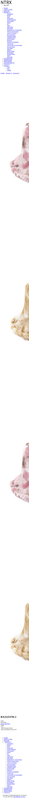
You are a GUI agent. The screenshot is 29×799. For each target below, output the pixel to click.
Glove (8, 25)
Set (8, 24)
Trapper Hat (10, 43)
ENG (8, 67)
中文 (8, 68)
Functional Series (11, 36)
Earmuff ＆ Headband (12, 42)
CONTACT (7, 64)
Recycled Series (11, 34)
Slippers (9, 49)
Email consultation (5, 723)
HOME (6, 8)
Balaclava (9, 40)
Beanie (9, 15)
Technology (10, 14)
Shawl (8, 55)
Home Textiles (11, 51)
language (6, 65)
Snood (8, 22)
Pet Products (10, 52)
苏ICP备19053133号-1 (20, 796)
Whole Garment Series (13, 31)
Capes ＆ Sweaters (12, 33)
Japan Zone (10, 27)
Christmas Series (11, 37)
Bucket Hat (10, 18)
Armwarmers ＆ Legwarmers (14, 45)
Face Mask (10, 48)
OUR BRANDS (8, 58)
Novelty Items (10, 39)
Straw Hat (9, 57)
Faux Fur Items (11, 47)
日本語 (9, 70)
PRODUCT (7, 12)
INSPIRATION (8, 60)
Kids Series (10, 28)
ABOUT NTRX (8, 9)
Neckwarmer (10, 21)
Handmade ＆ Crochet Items (14, 30)
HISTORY (7, 11)
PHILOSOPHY (8, 61)
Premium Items (11, 54)
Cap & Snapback (11, 19)
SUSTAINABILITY (9, 63)
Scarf (8, 17)
